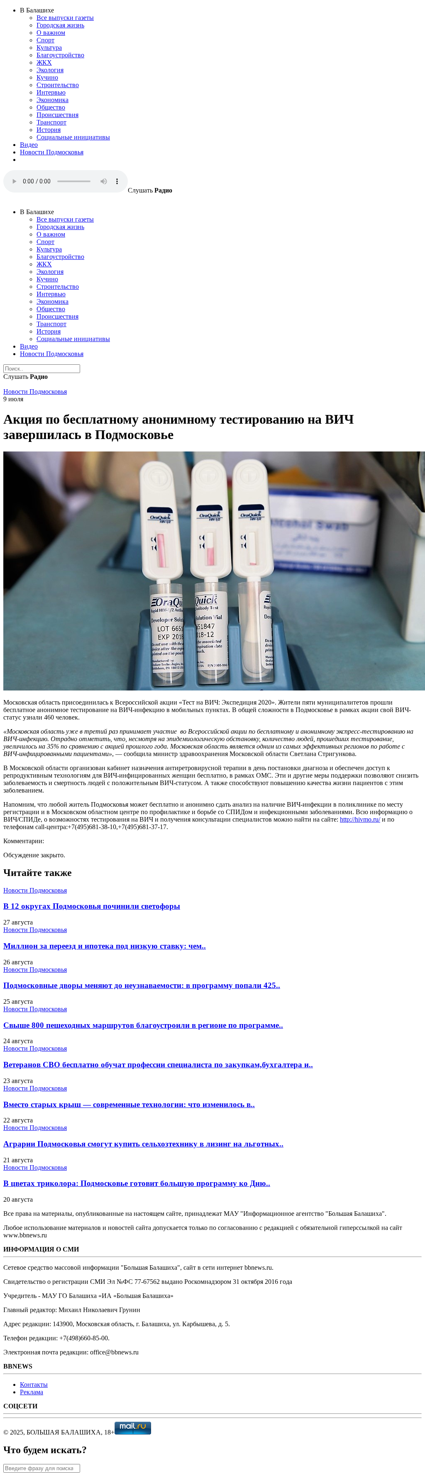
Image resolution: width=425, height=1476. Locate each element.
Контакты (34, 1384)
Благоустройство (60, 55)
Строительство (58, 84)
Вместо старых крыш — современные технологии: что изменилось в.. (129, 1104)
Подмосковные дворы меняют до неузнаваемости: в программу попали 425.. (141, 985)
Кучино (47, 77)
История (49, 129)
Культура (49, 47)
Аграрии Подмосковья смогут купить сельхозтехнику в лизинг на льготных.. (143, 1143)
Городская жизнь (60, 25)
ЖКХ (44, 62)
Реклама (31, 1391)
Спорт (45, 40)
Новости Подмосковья (51, 152)
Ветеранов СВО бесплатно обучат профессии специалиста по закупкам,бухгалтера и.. (158, 1064)
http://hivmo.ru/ (360, 819)
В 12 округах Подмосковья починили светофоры (91, 906)
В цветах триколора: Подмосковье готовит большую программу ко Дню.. (136, 1183)
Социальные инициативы (73, 137)
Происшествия (57, 114)
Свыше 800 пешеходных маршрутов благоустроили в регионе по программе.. (143, 1025)
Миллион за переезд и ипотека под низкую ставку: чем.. (104, 946)
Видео (29, 144)
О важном (51, 32)
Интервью (51, 92)
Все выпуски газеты (65, 17)
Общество (51, 107)
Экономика (52, 99)
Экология (50, 69)
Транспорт (51, 122)
